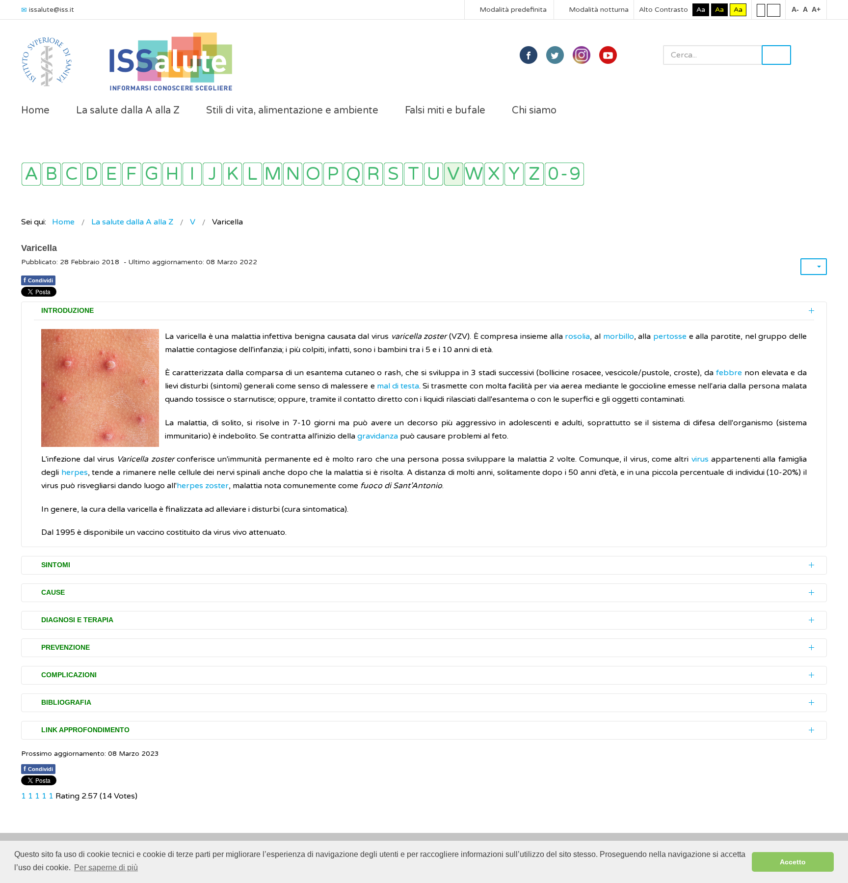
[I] (192, 174)
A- (795, 9)
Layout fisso (761, 9)
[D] (91, 174)
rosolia (577, 336)
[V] (454, 174)
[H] (172, 174)
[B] (51, 174)
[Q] (353, 174)
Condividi (38, 280)
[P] (333, 174)
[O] (313, 174)
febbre (730, 373)
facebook (528, 55)
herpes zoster (203, 486)
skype (608, 55)
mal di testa (398, 386)
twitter (555, 55)
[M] (273, 174)
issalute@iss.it (51, 9)
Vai (776, 55)
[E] (112, 174)
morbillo (618, 336)
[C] (71, 174)
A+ (816, 9)
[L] (252, 174)
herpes (74, 472)
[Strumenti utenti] (813, 266)
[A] (31, 174)
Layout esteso (773, 9)
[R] (373, 174)
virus (698, 459)
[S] (393, 174)
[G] (152, 174)
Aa (700, 9)
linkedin (581, 55)
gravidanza (377, 436)
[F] (132, 174)
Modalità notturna (598, 9)
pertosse (670, 336)
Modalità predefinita (512, 9)
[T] (413, 174)
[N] (293, 174)
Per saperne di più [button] (106, 867)
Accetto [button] (793, 862)
